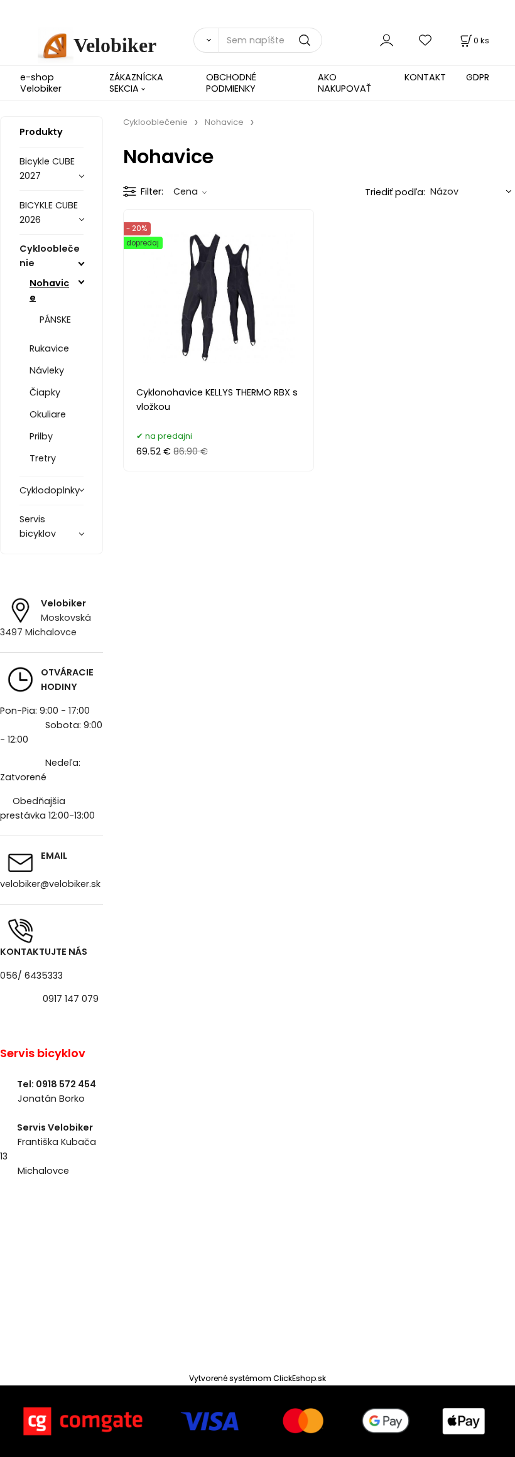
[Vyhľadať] (206, 40)
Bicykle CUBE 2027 (47, 168)
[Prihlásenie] (386, 40)
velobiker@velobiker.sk (50, 884)
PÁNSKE (55, 319)
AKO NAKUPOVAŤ (344, 82)
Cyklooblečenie (49, 255)
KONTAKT (425, 77)
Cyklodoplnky (49, 490)
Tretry (43, 458)
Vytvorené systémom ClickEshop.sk (257, 1378)
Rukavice (49, 348)
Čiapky (45, 392)
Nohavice (49, 290)
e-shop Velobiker (41, 82)
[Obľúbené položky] (426, 40)
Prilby (41, 436)
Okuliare (48, 414)
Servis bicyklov (37, 526)
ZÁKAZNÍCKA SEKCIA (136, 82)
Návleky (47, 370)
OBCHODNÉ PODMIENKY (231, 82)
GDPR (477, 77)
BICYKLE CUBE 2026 (48, 212)
